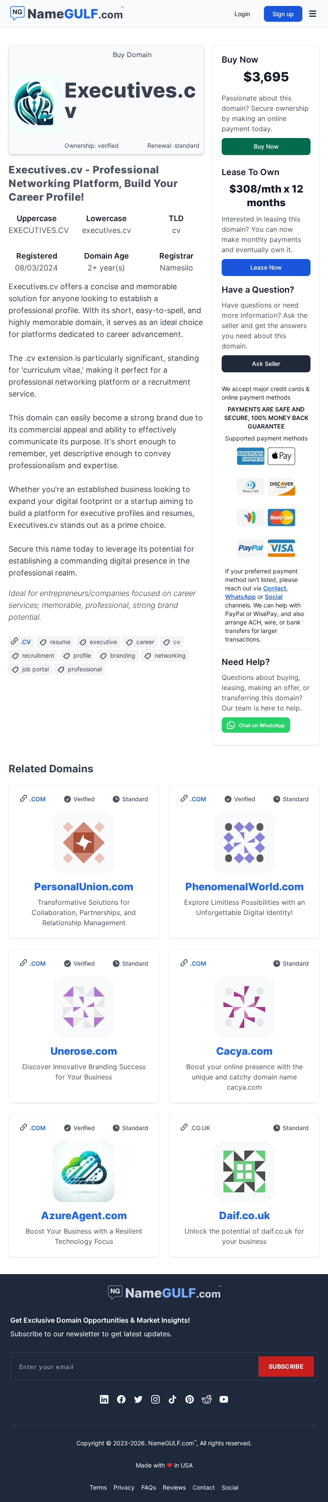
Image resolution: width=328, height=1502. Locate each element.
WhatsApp (240, 596)
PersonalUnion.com (83, 886)
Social (274, 596)
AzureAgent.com (84, 1215)
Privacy (124, 1487)
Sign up (283, 13)
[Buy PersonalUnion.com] (83, 846)
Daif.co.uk (244, 1215)
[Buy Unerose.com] (83, 1010)
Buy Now (266, 146)
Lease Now (266, 267)
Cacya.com (244, 1051)
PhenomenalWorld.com (244, 886)
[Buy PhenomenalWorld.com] (244, 846)
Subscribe (286, 1366)
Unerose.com (83, 1051)
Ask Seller (266, 363)
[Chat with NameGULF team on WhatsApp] (266, 725)
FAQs (148, 1487)
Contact (274, 588)
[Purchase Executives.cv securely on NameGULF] (34, 99)
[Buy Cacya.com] (244, 1010)
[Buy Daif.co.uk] (244, 1175)
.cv (25, 641)
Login (242, 13)
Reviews (174, 1487)
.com (37, 799)
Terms (98, 1487)
